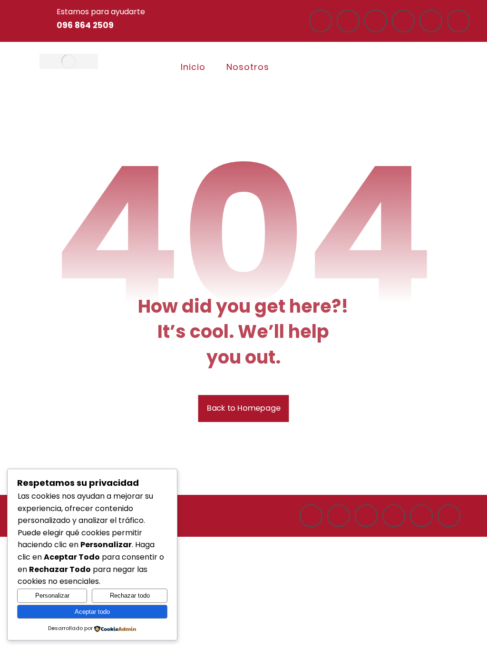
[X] (458, 21)
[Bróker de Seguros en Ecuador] (68, 61)
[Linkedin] (403, 21)
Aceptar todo (92, 611)
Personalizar (52, 595)
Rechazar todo (130, 595)
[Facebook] (320, 21)
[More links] (297, 67)
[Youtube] (430, 21)
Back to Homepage (244, 408)
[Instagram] (348, 21)
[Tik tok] (375, 21)
